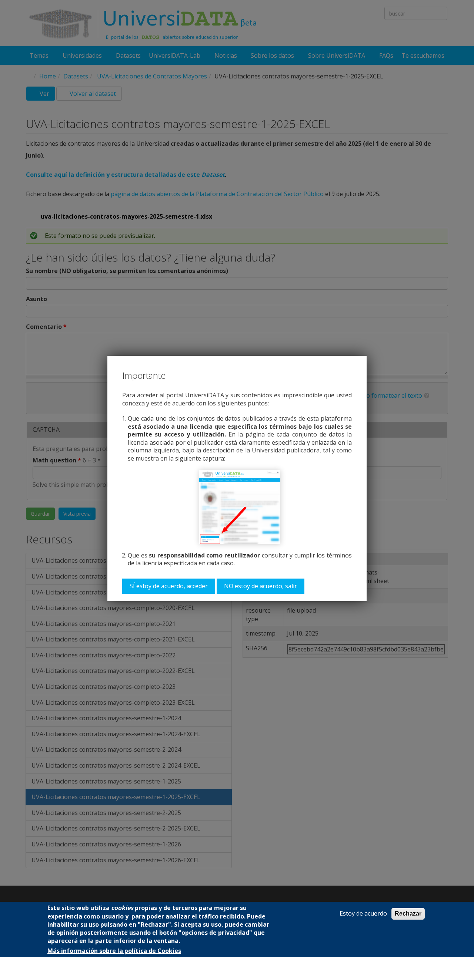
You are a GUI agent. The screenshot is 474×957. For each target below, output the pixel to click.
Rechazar (408, 913)
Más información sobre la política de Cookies (114, 951)
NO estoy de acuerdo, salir (260, 586)
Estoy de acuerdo (363, 913)
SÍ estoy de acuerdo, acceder (169, 586)
